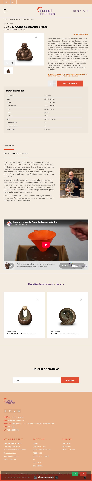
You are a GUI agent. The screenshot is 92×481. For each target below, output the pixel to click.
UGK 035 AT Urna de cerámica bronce (21, 334)
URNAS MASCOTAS (39, 447)
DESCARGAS (37, 463)
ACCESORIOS (37, 453)
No (83, 474)
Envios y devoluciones (11, 456)
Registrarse (66, 443)
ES (6, 2)
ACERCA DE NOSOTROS (41, 456)
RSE (34, 459)
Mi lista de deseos (69, 450)
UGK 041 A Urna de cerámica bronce (64, 334)
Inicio (5, 19)
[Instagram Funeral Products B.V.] (10, 411)
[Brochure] (74, 11)
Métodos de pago (10, 453)
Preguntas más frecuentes (12, 443)
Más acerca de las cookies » (46, 477)
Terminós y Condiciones (12, 447)
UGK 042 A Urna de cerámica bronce (22, 19)
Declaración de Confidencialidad (15, 450)
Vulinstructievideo (10, 459)
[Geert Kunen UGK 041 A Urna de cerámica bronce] (67, 312)
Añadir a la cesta (70, 83)
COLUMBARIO (38, 466)
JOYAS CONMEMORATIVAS (42, 450)
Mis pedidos (67, 447)
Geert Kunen (8, 24)
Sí (75, 474)
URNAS (35, 443)
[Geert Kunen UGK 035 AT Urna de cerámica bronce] (24, 312)
